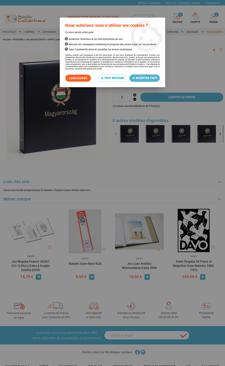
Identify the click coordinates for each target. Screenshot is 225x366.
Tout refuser (114, 78)
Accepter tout (146, 78)
